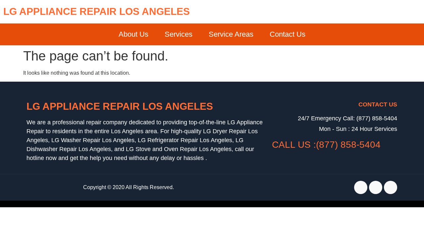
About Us (133, 34)
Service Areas (231, 34)
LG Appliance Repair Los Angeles (96, 11)
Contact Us (287, 34)
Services (178, 34)
